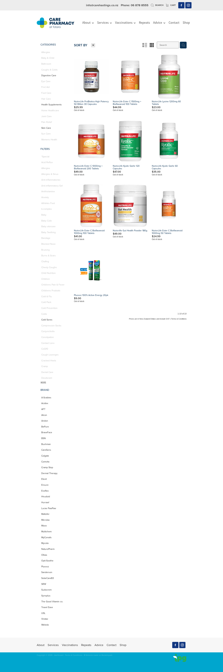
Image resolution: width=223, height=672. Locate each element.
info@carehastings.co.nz (102, 5)
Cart (173, 5)
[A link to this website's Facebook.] (181, 5)
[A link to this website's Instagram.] (188, 5)
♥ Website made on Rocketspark (98, 655)
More (43, 382)
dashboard (58, 655)
